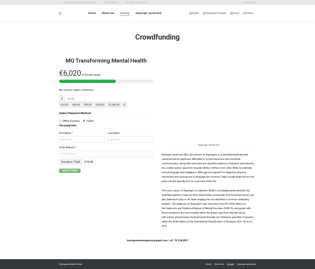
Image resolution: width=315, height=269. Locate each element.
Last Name (114, 133)
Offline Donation (71, 120)
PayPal (90, 120)
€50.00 (87, 104)
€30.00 (76, 104)
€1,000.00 (114, 104)
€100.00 (100, 104)
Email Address (67, 147)
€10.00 (64, 104)
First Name (66, 133)
